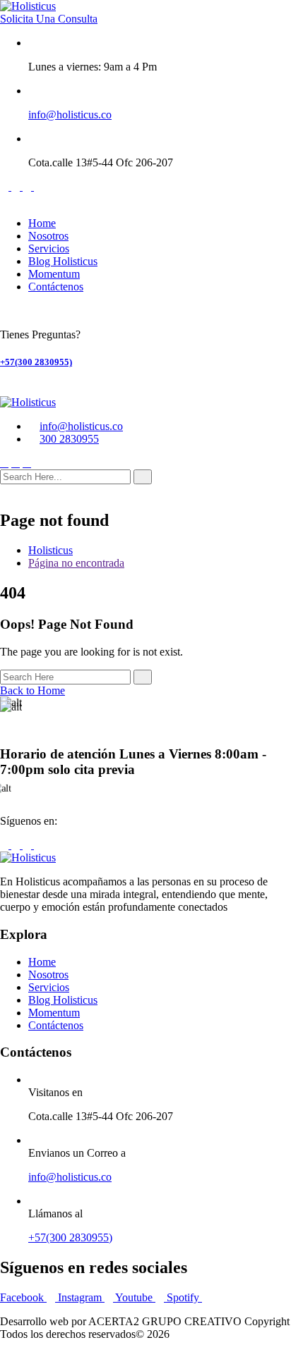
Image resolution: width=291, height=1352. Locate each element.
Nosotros (48, 236)
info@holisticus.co (70, 115)
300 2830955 (69, 439)
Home (42, 223)
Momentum (54, 274)
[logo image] (28, 402)
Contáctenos (55, 287)
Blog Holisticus (62, 261)
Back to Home (32, 690)
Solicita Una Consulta (48, 19)
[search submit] (142, 476)
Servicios (48, 248)
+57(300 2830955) (36, 362)
